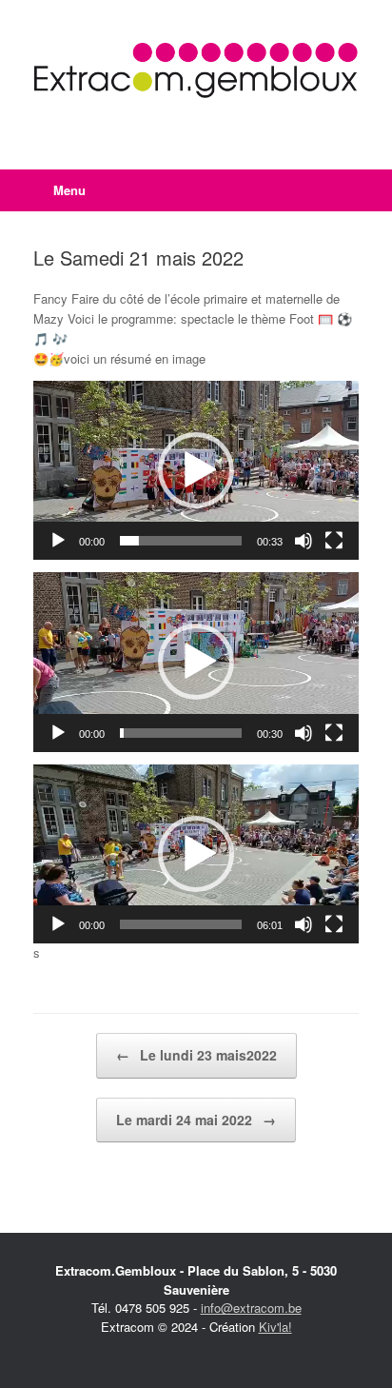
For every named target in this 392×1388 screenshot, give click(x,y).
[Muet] (303, 540)
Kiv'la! (275, 1327)
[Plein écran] (333, 540)
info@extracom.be (251, 1308)
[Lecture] (58, 540)
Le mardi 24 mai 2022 (196, 1119)
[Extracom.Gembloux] (196, 70)
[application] (196, 470)
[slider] (181, 540)
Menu (69, 190)
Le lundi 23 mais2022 (196, 1054)
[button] (196, 470)
